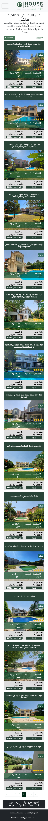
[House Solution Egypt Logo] (30, 6)
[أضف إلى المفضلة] (6, 60)
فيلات (40, 55)
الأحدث (9, 38)
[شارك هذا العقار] (6, 65)
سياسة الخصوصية (16, 813)
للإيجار (34, 87)
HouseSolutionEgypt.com (21, 818)
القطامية (36, 73)
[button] (6, 69)
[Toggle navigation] (5, 6)
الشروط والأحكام (31, 813)
